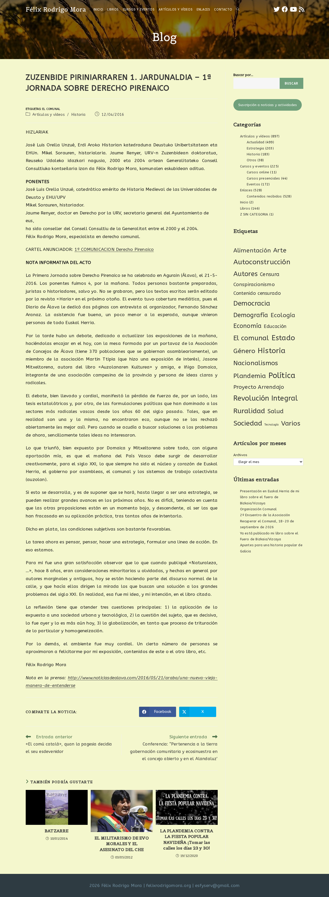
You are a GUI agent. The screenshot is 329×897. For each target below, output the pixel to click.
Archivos (240, 455)
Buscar (291, 83)
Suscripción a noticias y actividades (267, 105)
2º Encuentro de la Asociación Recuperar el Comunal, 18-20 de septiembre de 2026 (267, 521)
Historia (78, 114)
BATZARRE (57, 830)
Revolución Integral (265, 398)
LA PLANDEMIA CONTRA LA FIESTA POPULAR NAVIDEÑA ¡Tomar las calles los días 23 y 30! (186, 839)
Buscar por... (243, 75)
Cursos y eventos (254, 166)
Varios (290, 423)
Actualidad (255, 142)
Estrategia (255, 148)
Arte (279, 250)
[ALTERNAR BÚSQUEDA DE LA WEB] (237, 9)
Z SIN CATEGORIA (254, 214)
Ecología (283, 315)
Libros (245, 208)
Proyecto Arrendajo (258, 387)
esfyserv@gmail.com (217, 885)
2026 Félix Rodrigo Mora (115, 885)
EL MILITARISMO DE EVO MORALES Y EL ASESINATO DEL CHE (122, 843)
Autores (245, 274)
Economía (247, 326)
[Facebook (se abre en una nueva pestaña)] (285, 9)
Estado (283, 338)
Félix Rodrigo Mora (56, 9)
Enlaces (246, 190)
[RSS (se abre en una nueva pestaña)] (301, 9)
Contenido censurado (257, 293)
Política (282, 375)
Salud (276, 411)
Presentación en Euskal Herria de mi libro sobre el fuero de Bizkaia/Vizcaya (269, 497)
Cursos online (258, 172)
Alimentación (252, 250)
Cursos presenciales (263, 178)
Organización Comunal (258, 509)
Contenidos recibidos (264, 196)
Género (244, 351)
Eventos (253, 184)
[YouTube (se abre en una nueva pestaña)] (293, 9)
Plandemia (249, 376)
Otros (252, 160)
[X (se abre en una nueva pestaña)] (276, 9)
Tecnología (271, 424)
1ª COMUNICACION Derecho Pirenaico (114, 249)
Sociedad (247, 423)
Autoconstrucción (261, 262)
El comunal (51, 109)
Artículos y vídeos (48, 114)
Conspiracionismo (254, 284)
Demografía (250, 315)
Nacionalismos (255, 363)
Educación (275, 326)
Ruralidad (249, 411)
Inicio (244, 202)
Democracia (251, 303)
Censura (269, 274)
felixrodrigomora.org (168, 885)
